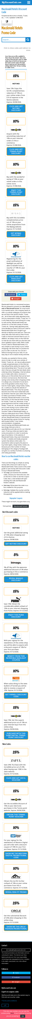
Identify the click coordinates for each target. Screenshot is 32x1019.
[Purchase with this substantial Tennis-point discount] (16, 716)
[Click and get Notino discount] (16, 84)
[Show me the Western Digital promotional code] (16, 836)
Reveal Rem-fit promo (16, 892)
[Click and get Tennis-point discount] (16, 129)
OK (23, 1016)
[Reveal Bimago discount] (16, 563)
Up (5, 1005)
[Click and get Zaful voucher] (16, 760)
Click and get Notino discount (16, 108)
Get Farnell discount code (16, 695)
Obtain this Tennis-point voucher (16, 815)
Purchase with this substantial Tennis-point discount (16, 735)
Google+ (16, 299)
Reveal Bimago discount (16, 579)
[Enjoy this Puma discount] (16, 599)
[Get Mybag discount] (16, 213)
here (12, 1013)
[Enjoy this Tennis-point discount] (16, 172)
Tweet (23, 294)
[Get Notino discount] (16, 528)
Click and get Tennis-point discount (16, 151)
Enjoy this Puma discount (16, 616)
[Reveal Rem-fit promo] (16, 877)
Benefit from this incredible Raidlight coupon (16, 658)
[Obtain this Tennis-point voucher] (16, 799)
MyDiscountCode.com (11, 2)
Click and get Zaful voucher (16, 779)
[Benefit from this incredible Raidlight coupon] (16, 636)
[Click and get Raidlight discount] (16, 254)
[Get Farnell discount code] (16, 679)
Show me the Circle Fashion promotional (16, 927)
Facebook (11, 294)
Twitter (16, 973)
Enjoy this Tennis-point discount (16, 192)
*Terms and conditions (9, 1001)
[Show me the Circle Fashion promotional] (16, 911)
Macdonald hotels (20, 506)
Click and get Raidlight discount (16, 278)
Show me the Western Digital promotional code (16, 855)
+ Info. (7, 18)
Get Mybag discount (16, 234)
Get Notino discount (16, 543)
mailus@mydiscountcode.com (17, 950)
